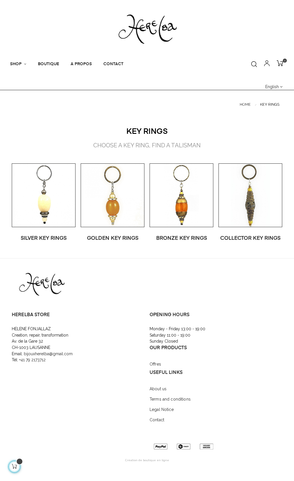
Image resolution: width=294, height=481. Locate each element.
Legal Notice (162, 409)
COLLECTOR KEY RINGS (250, 238)
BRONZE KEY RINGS (181, 238)
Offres (155, 364)
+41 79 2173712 (33, 360)
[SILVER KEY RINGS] (44, 195)
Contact (157, 420)
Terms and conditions (170, 399)
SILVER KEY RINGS (44, 238)
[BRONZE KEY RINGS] (181, 195)
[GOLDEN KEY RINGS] (112, 195)
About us (158, 389)
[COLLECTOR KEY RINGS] (250, 195)
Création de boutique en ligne (147, 460)
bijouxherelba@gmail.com (48, 353)
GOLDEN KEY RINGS (112, 238)
